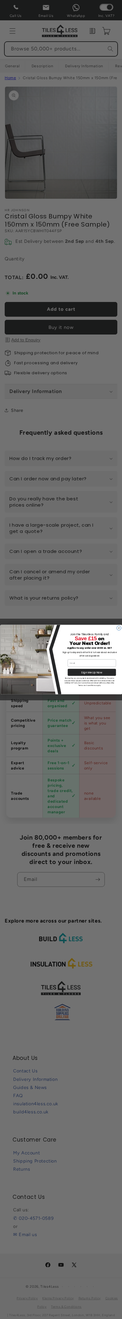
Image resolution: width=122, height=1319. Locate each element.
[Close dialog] (118, 628)
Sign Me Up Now (91, 672)
